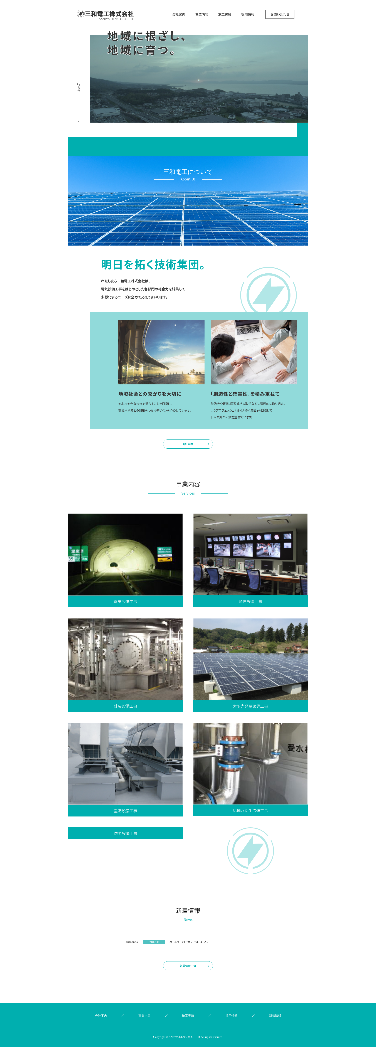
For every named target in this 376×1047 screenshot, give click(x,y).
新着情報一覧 (188, 966)
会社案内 (178, 14)
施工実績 (224, 14)
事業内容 (201, 14)
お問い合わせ (279, 14)
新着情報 (275, 1015)
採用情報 (247, 14)
